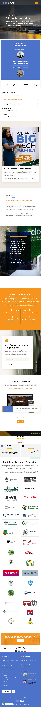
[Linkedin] (22, 651)
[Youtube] (25, 651)
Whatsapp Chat (7, 667)
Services (5, 685)
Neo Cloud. (20, 697)
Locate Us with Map (8, 665)
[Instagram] (16, 651)
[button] (15, 417)
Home (5, 673)
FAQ (29, 704)
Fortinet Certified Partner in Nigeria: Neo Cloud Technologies (33, 682)
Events (5, 681)
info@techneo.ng (25, 666)
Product (5, 683)
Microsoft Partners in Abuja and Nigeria (32, 675)
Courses (5, 675)
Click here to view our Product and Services (20, 62)
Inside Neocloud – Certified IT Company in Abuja (10, 678)
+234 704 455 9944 (25, 664)
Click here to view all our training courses (20, 44)
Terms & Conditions (22, 704)
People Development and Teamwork (17, 168)
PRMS (5, 409)
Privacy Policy (14, 704)
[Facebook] (19, 651)
